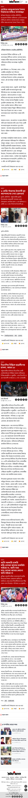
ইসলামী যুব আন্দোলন (9, 336)
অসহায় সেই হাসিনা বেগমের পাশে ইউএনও (18, 760)
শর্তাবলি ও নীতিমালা (10, 779)
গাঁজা (16, 336)
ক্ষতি (6, 701)
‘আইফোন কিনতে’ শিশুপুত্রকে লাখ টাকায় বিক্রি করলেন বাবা (19, 739)
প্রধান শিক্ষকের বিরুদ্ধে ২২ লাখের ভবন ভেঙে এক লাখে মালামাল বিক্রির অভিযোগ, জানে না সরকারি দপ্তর (19, 749)
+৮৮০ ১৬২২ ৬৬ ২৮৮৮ (16, 789)
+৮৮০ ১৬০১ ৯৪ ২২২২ (16, 786)
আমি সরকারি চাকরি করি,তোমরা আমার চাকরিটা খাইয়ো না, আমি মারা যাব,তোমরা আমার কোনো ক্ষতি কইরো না (13, 568)
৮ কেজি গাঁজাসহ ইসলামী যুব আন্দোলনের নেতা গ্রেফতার (13, 192)
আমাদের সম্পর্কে (5, 777)
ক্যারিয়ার (17, 777)
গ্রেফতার (20, 336)
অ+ (26, 786)
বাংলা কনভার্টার (18, 779)
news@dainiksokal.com (14, 787)
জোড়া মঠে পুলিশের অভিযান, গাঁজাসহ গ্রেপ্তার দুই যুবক (19, 730)
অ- (25, 790)
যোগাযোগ (12, 777)
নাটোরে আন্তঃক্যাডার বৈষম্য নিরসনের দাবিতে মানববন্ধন (13, 11)
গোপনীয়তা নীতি (23, 777)
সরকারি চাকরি (11, 701)
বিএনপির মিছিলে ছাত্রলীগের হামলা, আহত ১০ (13, 366)
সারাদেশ (2, 7)
